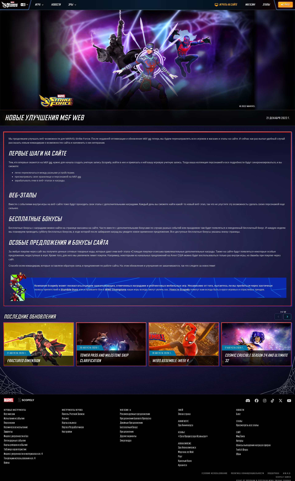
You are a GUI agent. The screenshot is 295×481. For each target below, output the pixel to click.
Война (7, 462)
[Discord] (248, 401)
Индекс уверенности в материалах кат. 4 (23, 453)
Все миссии (9, 414)
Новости (56, 4)
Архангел (182, 465)
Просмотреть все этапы (247, 425)
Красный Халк (185, 461)
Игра (37, 4)
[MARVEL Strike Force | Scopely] (10, 5)
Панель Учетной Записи (73, 414)
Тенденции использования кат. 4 (19, 458)
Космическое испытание (16, 427)
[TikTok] (272, 401)
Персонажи (9, 422)
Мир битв (240, 436)
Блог (238, 414)
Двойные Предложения (131, 422)
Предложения (127, 431)
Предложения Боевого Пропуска (135, 418)
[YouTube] (289, 401)
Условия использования (214, 473)
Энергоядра (125, 440)
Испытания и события (14, 418)
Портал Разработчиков (73, 427)
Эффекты (8, 431)
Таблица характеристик (15, 449)
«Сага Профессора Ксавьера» (193, 436)
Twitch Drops (242, 449)
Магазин (124, 410)
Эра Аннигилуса (185, 425)
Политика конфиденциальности (247, 473)
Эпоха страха (184, 414)
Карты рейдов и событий (15, 445)
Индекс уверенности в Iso (16, 436)
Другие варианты (128, 436)
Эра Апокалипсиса (187, 447)
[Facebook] (256, 401)
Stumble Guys (69, 289)
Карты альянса (69, 422)
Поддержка (273, 473)
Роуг (180, 456)
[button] (278, 317)
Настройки (67, 431)
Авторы (239, 440)
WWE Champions (115, 289)
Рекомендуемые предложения (135, 414)
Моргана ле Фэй (185, 452)
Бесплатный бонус (129, 427)
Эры (70, 4)
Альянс (65, 418)
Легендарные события (15, 440)
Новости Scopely (179, 289)
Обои (238, 454)
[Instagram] (264, 401)
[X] (280, 401)
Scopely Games (283, 477)
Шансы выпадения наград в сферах (253, 445)
